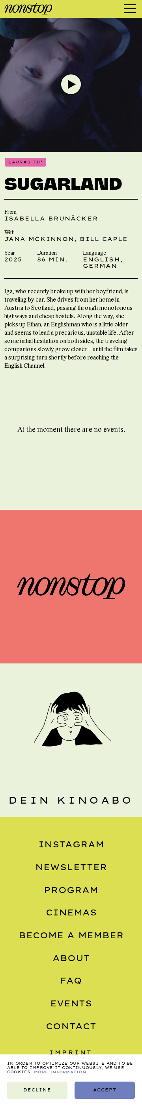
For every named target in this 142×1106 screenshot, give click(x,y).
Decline (37, 1090)
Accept (104, 1090)
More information (60, 1072)
